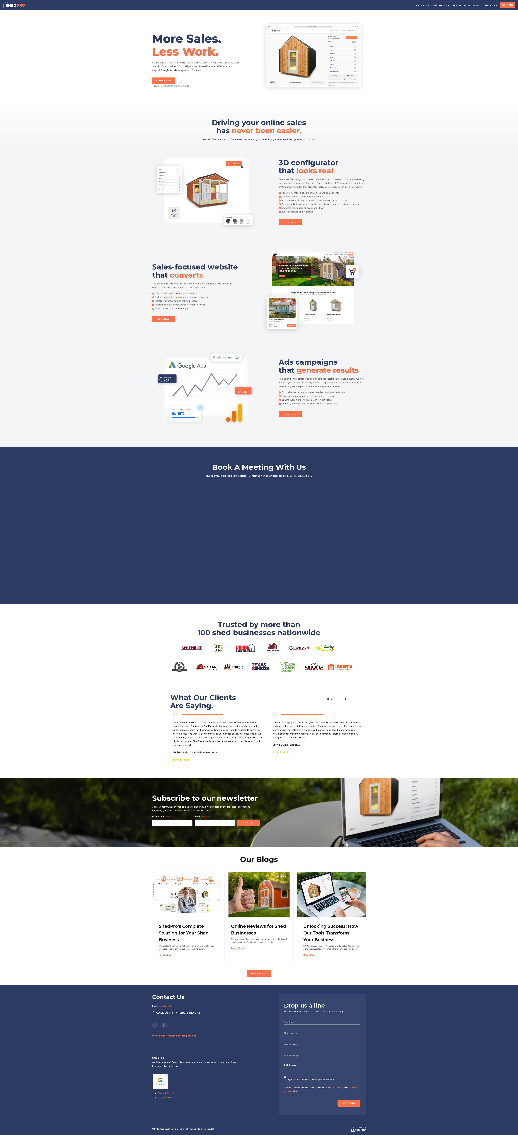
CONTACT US (490, 5)
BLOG (467, 5)
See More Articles (259, 973)
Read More (165, 955)
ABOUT (476, 5)
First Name (162, 816)
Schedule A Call (163, 81)
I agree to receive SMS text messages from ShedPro (310, 1079)
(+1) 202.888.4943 (187, 1012)
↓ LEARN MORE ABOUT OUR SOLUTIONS (170, 86)
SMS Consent (290, 1065)
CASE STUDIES (440, 5)
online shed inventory (174, 297)
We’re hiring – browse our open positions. (174, 1035)
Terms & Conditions (167, 1093)
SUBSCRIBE (248, 823)
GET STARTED (507, 5)
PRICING (457, 5)
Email (202, 816)
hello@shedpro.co (168, 1006)
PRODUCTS (421, 5)
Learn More (290, 222)
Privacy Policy (165, 1097)
